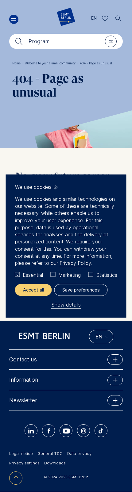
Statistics (106, 275)
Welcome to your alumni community (51, 63)
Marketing (69, 275)
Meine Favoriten (105, 18)
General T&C (50, 453)
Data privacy (79, 453)
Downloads (55, 462)
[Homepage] (66, 18)
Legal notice (21, 453)
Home (17, 63)
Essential (33, 275)
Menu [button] (13, 19)
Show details (66, 305)
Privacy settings (24, 462)
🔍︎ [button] (118, 17)
